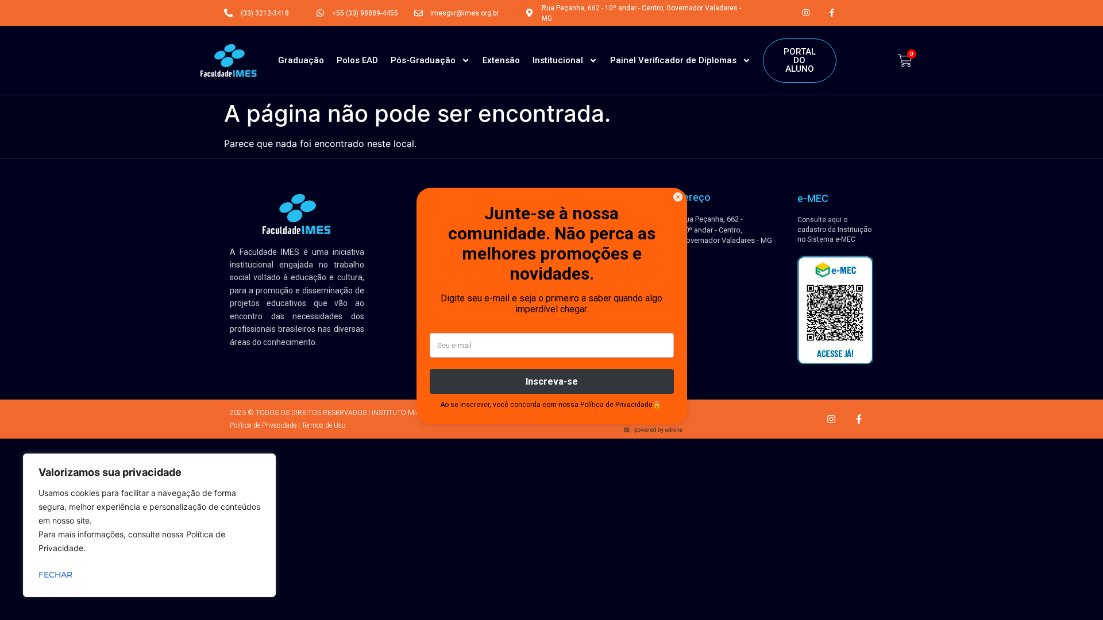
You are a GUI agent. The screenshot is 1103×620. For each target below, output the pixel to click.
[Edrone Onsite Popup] (551, 310)
